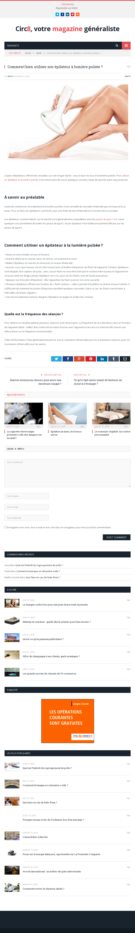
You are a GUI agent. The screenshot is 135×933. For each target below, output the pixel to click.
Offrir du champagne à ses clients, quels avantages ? (51, 656)
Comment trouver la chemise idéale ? (43, 888)
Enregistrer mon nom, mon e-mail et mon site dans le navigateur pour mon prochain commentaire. (59, 527)
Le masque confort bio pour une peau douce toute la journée (55, 604)
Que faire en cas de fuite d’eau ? (43, 577)
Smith (10, 76)
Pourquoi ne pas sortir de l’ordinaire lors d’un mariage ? (53, 819)
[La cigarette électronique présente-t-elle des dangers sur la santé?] (23, 415)
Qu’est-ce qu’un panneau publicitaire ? (43, 639)
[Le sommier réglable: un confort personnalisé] (111, 415)
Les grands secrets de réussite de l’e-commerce (49, 673)
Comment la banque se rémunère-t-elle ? (38, 571)
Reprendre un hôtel (67, 8)
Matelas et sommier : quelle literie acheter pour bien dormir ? (57, 621)
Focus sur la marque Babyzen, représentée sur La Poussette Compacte (61, 854)
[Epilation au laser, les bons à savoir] (67, 415)
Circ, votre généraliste (67, 28)
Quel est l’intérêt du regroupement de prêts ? (39, 565)
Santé (128, 76)
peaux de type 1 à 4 (106, 219)
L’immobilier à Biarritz (35, 837)
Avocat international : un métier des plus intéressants (52, 871)
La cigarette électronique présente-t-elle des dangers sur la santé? (24, 434)
